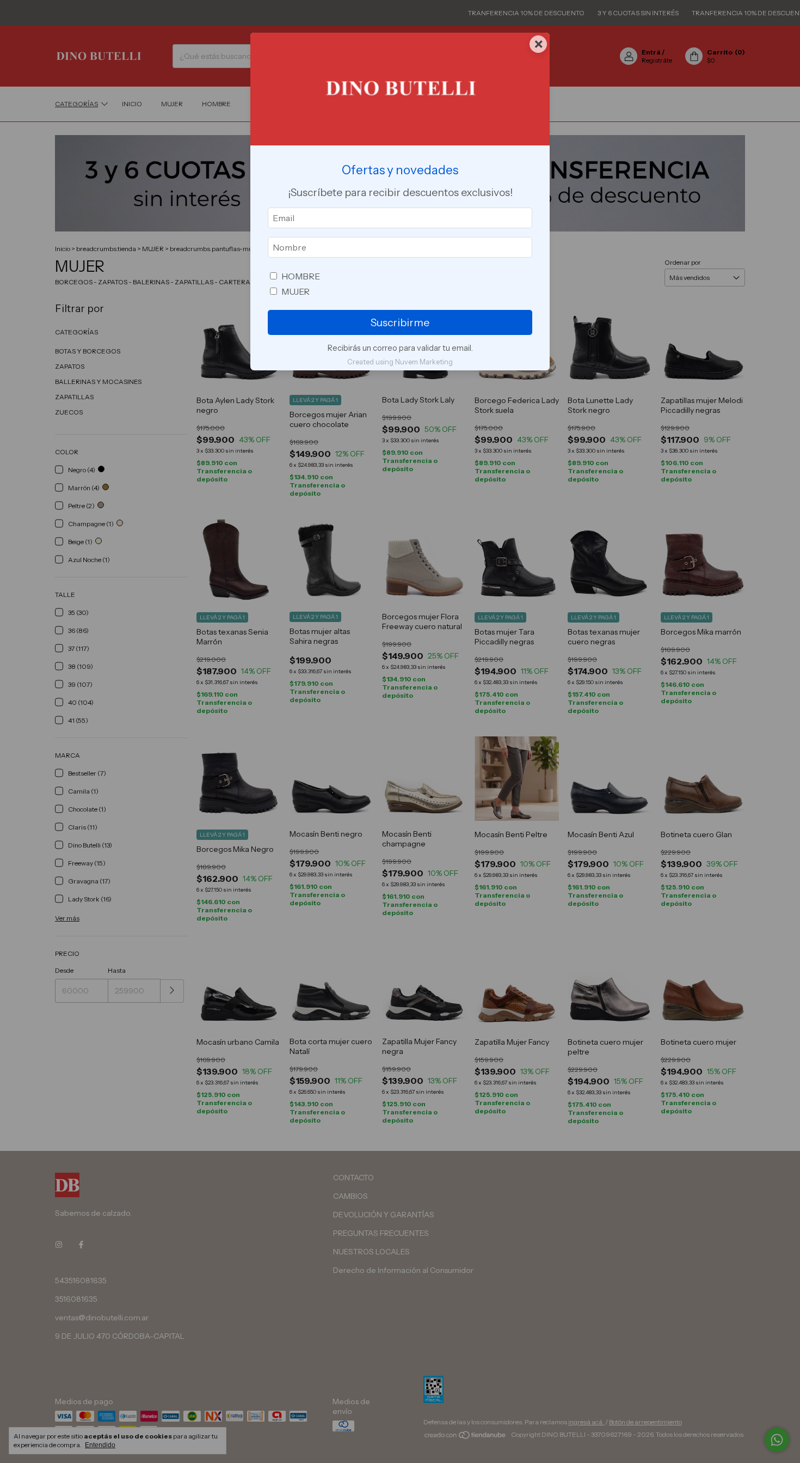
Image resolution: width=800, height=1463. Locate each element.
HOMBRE (300, 276)
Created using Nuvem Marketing (400, 362)
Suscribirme (400, 322)
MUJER (295, 291)
